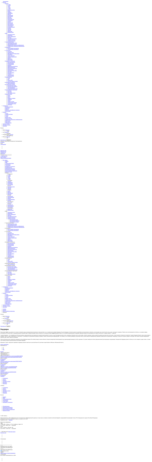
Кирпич (4, 396)
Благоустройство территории (9, 311)
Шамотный (10, 209)
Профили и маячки (11, 279)
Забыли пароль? (3, 453)
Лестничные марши (14, 219)
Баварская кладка (11, 186)
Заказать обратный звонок (5, 158)
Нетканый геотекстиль (12, 249)
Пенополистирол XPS (12, 251)
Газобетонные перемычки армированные (16, 227)
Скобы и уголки (11, 282)
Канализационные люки (13, 269)
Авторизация (3, 144)
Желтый (9, 192)
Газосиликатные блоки (12, 223)
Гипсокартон (5, 400)
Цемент (9, 238)
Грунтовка (10, 232)
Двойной (9, 181)
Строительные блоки (7, 399)
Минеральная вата (11, 248)
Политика (5, 383)
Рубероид (9, 254)
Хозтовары (10, 285)
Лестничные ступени (14, 221)
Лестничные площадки (14, 220)
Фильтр (2, 351)
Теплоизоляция (11, 255)
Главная (4, 309)
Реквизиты (7, 288)
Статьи (6, 297)
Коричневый (10, 193)
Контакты (5, 307)
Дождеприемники (11, 268)
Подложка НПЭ (11, 253)
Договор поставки (9, 295)
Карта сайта (7, 302)
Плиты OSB (10, 261)
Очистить (7, 129)
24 (3, 348)
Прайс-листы (8, 301)
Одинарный (10, 183)
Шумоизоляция (11, 256)
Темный (9, 188)
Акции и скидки (8, 299)
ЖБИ (4, 398)
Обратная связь (8, 303)
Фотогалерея (7, 292)
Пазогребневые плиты (12, 225)
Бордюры (9, 271)
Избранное (3, 151)
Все (3, 349)
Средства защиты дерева (13, 262)
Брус (9, 260)
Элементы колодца (11, 217)
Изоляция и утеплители (7, 402)
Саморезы (10, 280)
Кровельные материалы (7, 407)
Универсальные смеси (12, 237)
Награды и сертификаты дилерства (12, 291)
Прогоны (9, 215)
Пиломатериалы (6, 406)
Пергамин (10, 252)
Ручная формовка (11, 199)
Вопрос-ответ (8, 298)
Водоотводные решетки (12, 267)
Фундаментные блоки (12, 216)
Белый (9, 191)
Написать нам (3, 150)
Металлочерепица (11, 264)
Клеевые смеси (11, 233)
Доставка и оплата (6, 305)
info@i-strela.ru (3, 157)
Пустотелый (10, 206)
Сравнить (3, 152)
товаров (2, 142)
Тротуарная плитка (11, 274)
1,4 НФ (9, 178)
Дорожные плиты (11, 212)
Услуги (6, 294)
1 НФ (9, 177)
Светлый (9, 187)
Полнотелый (10, 204)
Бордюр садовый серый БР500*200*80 (8, 367)
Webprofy (11, 419)
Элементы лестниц (11, 218)
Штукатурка (10, 241)
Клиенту (4, 293)
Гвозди (9, 277)
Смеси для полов (11, 236)
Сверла (9, 281)
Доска (9, 259)
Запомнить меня (5, 450)
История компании (9, 287)
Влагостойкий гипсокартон (13, 229)
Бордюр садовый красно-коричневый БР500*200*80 (11, 357)
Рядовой (9, 200)
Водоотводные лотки (12, 266)
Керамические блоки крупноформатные (16, 226)
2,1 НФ (9, 179)
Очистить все (3, 139)
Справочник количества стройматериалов (13, 300)
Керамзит (9, 246)
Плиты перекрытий (12, 214)
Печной (9, 198)
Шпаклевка (10, 239)
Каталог (4, 310)
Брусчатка (10, 272)
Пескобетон (10, 235)
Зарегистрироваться (11, 453)
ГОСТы (6, 296)
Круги (9, 278)
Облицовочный (11, 197)
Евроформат (10, 182)
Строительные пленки (12, 283)
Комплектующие (6, 410)
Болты (9, 276)
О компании (5, 286)
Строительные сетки (12, 284)
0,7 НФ (9, 175)
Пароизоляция (10, 250)
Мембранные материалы (13, 247)
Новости (7, 289)
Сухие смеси (5, 401)
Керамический (10, 210)
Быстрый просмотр (4, 362)
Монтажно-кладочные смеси (13, 234)
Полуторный (10, 184)
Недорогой (10, 202)
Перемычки (10, 213)
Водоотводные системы (8, 408)
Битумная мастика (11, 243)
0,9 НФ (9, 176)
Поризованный (11, 205)
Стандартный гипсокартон (13, 230)
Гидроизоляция (11, 245)
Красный (9, 194)
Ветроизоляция (11, 244)
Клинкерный (10, 196)
